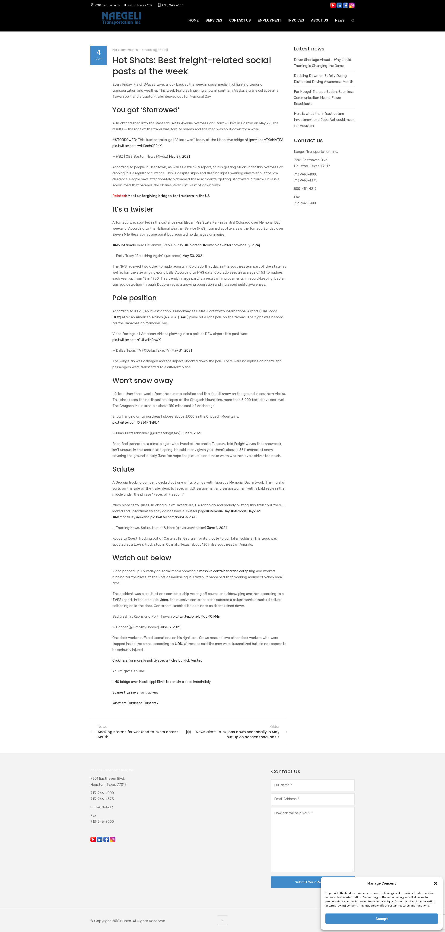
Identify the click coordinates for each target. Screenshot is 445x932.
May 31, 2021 (182, 350)
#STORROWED (124, 140)
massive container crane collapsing (227, 571)
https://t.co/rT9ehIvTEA (264, 140)
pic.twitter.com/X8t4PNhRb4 (135, 422)
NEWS (340, 20)
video (163, 600)
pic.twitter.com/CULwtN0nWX (136, 340)
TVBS (116, 600)
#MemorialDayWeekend (130, 517)
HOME (194, 20)
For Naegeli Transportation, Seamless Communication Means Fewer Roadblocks (324, 98)
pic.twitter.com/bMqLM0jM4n (196, 616)
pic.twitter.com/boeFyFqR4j (237, 245)
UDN (178, 644)
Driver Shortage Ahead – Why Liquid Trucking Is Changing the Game (322, 63)
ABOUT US (319, 20)
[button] (435, 883)
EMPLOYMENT (269, 20)
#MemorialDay (218, 511)
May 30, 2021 (192, 256)
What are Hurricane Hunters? (135, 703)
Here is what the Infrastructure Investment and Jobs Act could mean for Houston (324, 120)
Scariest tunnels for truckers (135, 692)
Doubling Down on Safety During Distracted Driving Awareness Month (323, 79)
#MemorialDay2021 (246, 511)
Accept (381, 919)
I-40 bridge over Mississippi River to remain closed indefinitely (161, 682)
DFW (116, 317)
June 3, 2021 (170, 627)
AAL (184, 317)
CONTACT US (240, 20)
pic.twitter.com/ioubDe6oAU (173, 517)
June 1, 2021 (191, 433)
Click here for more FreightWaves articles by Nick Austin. (157, 660)
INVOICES (296, 20)
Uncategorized (155, 49)
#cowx (208, 245)
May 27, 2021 (179, 156)
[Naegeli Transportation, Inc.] (121, 21)
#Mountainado (124, 245)
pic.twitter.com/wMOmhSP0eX (137, 146)
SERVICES (214, 20)
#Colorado (193, 245)
